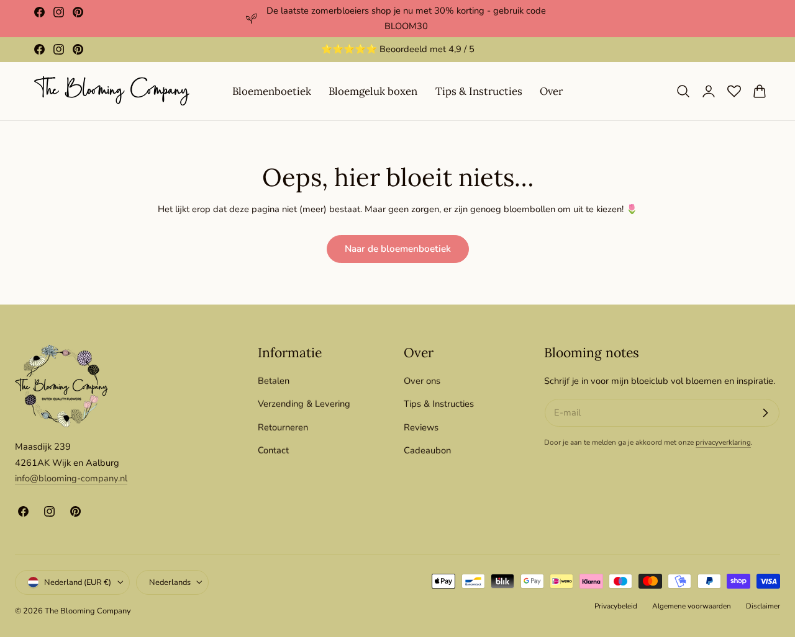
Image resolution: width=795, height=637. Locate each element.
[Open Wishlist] (734, 91)
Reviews (421, 427)
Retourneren (283, 427)
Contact (273, 450)
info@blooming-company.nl (71, 478)
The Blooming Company (88, 610)
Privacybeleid (615, 605)
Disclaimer (763, 605)
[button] (683, 91)
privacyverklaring (723, 442)
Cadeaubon (427, 450)
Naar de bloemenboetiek (398, 249)
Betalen (273, 381)
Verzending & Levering (304, 404)
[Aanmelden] (765, 413)
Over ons (422, 381)
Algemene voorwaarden (691, 605)
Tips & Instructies (439, 404)
